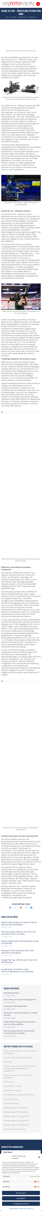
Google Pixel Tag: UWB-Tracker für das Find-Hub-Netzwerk (19, 961)
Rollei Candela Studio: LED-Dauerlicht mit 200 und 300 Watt (20, 942)
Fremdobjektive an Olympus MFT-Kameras (19, 1095)
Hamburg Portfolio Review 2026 (15, 1006)
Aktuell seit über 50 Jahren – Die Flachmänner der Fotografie (20, 1052)
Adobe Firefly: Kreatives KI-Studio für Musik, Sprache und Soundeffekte (19, 923)
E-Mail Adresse (8, 1152)
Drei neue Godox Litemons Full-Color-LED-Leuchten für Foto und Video (18, 933)
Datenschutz (22, 1208)
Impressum (30, 1208)
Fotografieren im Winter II (13, 1090)
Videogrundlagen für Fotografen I (16, 1108)
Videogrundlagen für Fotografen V (16, 1125)
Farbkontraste (9, 1082)
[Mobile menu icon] (38, 4)
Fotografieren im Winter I (13, 1086)
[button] (39, 1157)
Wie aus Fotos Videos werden (14, 1129)
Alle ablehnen (21, 1198)
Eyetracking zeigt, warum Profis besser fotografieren (18, 1076)
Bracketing (8, 1062)
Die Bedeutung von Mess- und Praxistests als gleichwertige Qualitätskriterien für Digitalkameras (20, 1068)
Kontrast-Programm (11, 1099)
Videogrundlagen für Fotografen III (16, 1116)
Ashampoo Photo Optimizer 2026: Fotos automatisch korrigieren (17, 951)
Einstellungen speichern (21, 1204)
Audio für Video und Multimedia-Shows (18, 1057)
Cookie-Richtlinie (13, 1208)
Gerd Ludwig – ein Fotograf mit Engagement (20, 999)
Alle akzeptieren (21, 1193)
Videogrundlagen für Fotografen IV (16, 1121)
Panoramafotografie (11, 1103)
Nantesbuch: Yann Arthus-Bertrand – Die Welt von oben (20, 1014)
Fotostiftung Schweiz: (11, 993)
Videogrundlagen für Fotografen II (16, 1112)
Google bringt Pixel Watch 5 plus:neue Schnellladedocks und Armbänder (17, 970)
